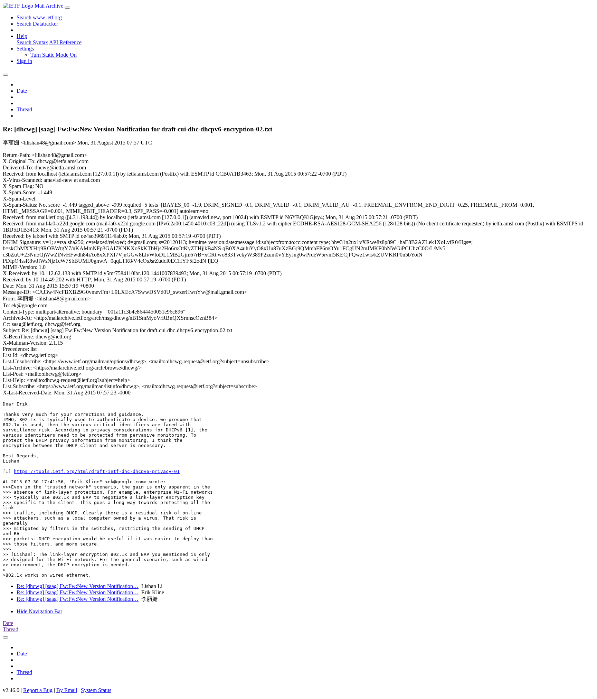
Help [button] (22, 36)
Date (22, 91)
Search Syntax (32, 42)
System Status (96, 690)
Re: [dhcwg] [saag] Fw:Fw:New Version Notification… (78, 586)
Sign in (24, 61)
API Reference (65, 42)
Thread (24, 109)
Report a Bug (38, 690)
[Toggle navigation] (67, 8)
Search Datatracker (37, 24)
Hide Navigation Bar (39, 611)
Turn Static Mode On (53, 55)
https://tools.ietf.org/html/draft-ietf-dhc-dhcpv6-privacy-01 (97, 471)
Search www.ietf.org (39, 17)
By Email (66, 690)
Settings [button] (25, 49)
